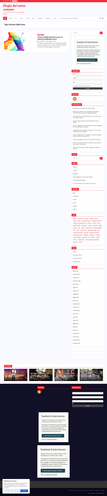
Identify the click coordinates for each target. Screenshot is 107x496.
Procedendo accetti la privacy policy (82, 86)
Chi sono (10, 18)
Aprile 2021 (75, 327)
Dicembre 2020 (76, 340)
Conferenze (40, 18)
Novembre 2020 (76, 343)
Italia (74, 230)
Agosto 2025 (76, 284)
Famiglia (75, 206)
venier (80, 242)
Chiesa (79, 220)
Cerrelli (74, 220)
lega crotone (83, 230)
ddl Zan (94, 223)
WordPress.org (76, 261)
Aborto (74, 218)
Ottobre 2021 (76, 307)
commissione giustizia (96, 220)
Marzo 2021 (75, 330)
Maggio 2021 (76, 323)
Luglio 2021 (75, 317)
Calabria (91, 218)
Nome (73, 391)
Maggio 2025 (76, 294)
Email (74, 82)
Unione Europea (81, 239)
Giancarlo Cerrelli (52, 41)
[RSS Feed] (75, 99)
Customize (8, 490)
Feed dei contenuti (77, 255)
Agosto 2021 (76, 313)
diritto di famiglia (76, 225)
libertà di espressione (78, 232)
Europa (89, 225)
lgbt (99, 230)
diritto (98, 223)
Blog (16, 18)
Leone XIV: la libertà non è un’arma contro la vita (84, 183)
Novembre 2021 (76, 304)
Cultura (27, 18)
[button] (100, 18)
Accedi (74, 251)
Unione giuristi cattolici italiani (92, 239)
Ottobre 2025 (76, 277)
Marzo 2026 (75, 271)
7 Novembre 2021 (42, 41)
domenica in (84, 225)
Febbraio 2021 (76, 333)
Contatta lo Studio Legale (79, 180)
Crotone (89, 223)
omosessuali (84, 237)
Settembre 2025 (76, 281)
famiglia (100, 225)
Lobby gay (86, 232)
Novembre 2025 (76, 274)
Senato (97, 237)
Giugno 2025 (75, 290)
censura (96, 218)
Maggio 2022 (76, 297)
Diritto (33, 18)
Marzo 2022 (75, 300)
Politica (21, 18)
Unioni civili (75, 242)
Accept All (24, 490)
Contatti (55, 18)
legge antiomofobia (92, 230)
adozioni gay (80, 218)
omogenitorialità (76, 237)
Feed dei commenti (77, 258)
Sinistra (74, 239)
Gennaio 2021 (76, 336)
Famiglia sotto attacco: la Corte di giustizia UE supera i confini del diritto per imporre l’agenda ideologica (40, 377)
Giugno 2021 (75, 320)
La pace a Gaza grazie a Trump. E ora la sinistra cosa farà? (86, 139)
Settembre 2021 (76, 310)
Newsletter (47, 18)
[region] (16, 486)
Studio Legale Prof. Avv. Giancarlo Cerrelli (68, 18)
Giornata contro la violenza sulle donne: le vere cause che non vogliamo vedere (65, 376)
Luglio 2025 (75, 287)
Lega (78, 230)
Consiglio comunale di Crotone (79, 223)
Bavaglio (86, 218)
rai (89, 237)
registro (93, 237)
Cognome (75, 78)
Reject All (16, 490)
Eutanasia (95, 225)
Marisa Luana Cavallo (94, 232)
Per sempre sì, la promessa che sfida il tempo (84, 108)
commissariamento (86, 220)
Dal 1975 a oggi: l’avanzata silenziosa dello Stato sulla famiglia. (90, 376)
